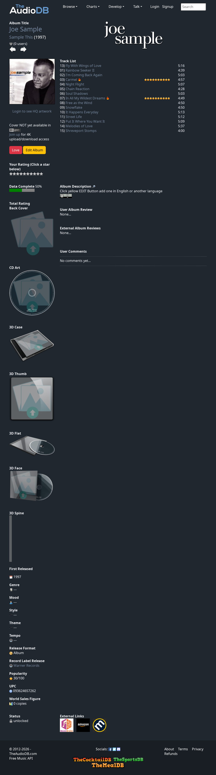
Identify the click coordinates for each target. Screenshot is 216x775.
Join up (14, 134)
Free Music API (21, 758)
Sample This (21, 37)
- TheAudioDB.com (23, 751)
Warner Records (26, 665)
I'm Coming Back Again (84, 75)
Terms (183, 749)
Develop (115, 6)
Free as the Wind (79, 102)
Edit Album (34, 150)
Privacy (197, 749)
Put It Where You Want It (85, 121)
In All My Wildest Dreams (85, 98)
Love (15, 150)
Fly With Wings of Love (83, 65)
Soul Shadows (77, 93)
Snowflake (74, 107)
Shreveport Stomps (81, 130)
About (169, 749)
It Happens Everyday (82, 112)
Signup (167, 6)
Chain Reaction (77, 89)
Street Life (74, 116)
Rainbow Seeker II (80, 70)
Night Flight (75, 84)
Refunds (171, 753)
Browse (69, 6)
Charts (91, 6)
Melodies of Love (79, 126)
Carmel (71, 79)
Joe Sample (25, 29)
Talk (136, 6)
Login (154, 6)
